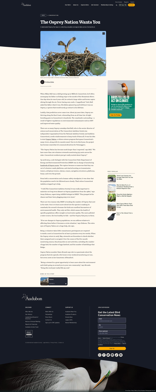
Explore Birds (85, 5)
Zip (100, 325)
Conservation (53, 15)
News (43, 15)
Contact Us (48, 320)
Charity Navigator (29, 333)
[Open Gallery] (103, 33)
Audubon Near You (70, 311)
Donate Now (69, 317)
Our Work (67, 5)
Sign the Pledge (115, 115)
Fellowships (48, 314)
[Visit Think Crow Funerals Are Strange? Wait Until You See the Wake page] (121, 179)
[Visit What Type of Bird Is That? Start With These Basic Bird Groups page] (121, 207)
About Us (75, 5)
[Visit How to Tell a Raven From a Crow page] (121, 216)
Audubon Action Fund (31, 327)
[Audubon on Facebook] (104, 355)
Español (132, 2)
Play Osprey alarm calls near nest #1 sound (66, 284)
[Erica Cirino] (42, 82)
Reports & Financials (31, 324)
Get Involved (94, 5)
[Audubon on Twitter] (108, 355)
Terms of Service (106, 338)
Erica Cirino (50, 82)
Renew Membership (71, 322)
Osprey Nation (51, 139)
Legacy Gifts (68, 320)
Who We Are (29, 311)
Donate (131, 5)
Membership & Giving (107, 5)
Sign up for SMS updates (52, 322)
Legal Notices (46, 342)
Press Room (48, 317)
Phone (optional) (103, 331)
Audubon (26, 4)
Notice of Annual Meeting (32, 321)
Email (100, 318)
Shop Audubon (118, 2)
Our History (28, 314)
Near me (124, 5)
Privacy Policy (53, 342)
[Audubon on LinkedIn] (112, 355)
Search (116, 5)
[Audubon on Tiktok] (116, 355)
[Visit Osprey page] (54, 281)
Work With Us (49, 311)
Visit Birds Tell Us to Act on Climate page (121, 99)
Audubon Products (70, 314)
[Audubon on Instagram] (99, 355)
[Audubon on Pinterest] (121, 355)
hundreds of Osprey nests (49, 165)
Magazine (126, 2)
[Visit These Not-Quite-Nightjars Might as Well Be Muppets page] (121, 198)
